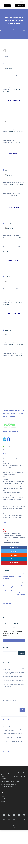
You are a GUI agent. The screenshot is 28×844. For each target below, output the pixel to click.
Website (16, 623)
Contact (3, 801)
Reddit (15, 555)
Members (16, 827)
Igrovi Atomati (16, 29)
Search (5, 647)
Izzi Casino (8, 277)
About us (3, 796)
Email (4, 623)
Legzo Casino (9, 330)
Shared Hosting (5, 798)
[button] (21, 2)
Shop (21, 827)
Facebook (15, 547)
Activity (11, 827)
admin (4, 54)
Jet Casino (8, 170)
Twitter (15, 551)
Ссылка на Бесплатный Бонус (15, 78)
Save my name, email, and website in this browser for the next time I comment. (13, 633)
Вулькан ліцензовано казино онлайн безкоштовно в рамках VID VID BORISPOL (14, 576)
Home (9, 29)
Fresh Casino (8, 223)
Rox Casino (8, 117)
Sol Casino (7, 63)
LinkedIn (14, 559)
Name (4, 617)
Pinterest (15, 562)
